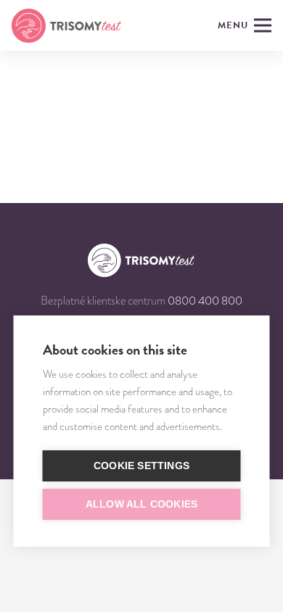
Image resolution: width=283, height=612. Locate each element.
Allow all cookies (141, 504)
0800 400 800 (205, 301)
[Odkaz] (66, 26)
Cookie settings (141, 465)
